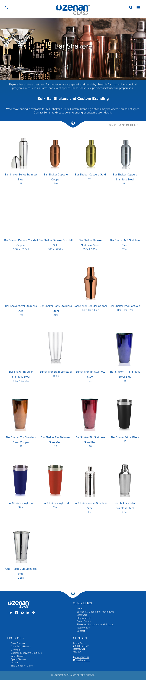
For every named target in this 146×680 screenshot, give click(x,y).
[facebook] (131, 125)
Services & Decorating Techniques (95, 611)
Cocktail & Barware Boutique (26, 652)
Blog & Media (84, 618)
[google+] (136, 125)
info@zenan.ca (83, 660)
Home (80, 608)
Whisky (15, 662)
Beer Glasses (18, 643)
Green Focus (84, 621)
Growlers (15, 649)
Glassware (82, 614)
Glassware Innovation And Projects (95, 624)
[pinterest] (127, 125)
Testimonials (83, 627)
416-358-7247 (82, 657)
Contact (81, 630)
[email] (119, 125)
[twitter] (123, 125)
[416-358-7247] (7, 8)
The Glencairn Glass (22, 665)
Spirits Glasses (18, 659)
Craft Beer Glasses (21, 646)
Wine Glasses (18, 656)
